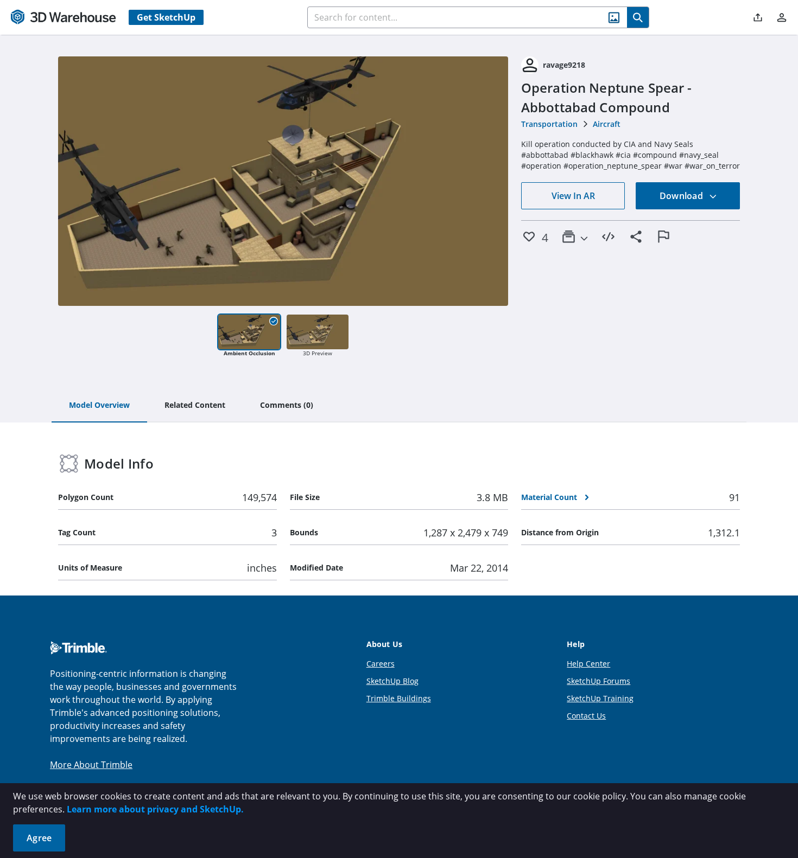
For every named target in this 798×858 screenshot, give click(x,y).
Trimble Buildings (398, 698)
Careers (380, 663)
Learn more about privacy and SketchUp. (155, 809)
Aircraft (606, 124)
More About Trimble (91, 765)
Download (682, 196)
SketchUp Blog (392, 681)
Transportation (549, 124)
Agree (39, 838)
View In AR (573, 196)
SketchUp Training (600, 698)
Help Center (588, 663)
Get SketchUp (166, 17)
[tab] (99, 405)
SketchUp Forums (598, 681)
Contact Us (586, 715)
